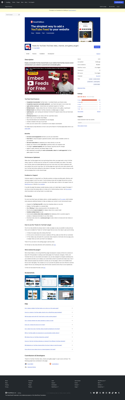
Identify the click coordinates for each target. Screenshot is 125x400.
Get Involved (77, 380)
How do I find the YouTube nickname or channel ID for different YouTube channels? (45, 341)
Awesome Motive (31, 367)
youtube (90, 79)
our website (42, 184)
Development (51, 53)
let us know (68, 189)
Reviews (34, 53)
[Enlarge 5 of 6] (55, 289)
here (55, 244)
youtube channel (96, 79)
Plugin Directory (8, 6)
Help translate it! (72, 10)
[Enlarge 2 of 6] (55, 276)
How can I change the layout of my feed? (35, 324)
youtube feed (90, 81)
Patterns (30, 386)
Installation (42, 53)
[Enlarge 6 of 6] (72, 289)
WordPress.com (102, 380)
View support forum (82, 125)
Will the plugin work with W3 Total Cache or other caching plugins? (41, 316)
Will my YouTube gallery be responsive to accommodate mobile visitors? (42, 333)
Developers (54, 384)
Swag (76, 386)
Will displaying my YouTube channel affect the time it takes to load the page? (43, 345)
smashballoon (55, 364)
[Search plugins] (19, 14)
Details (27, 53)
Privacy (6, 386)
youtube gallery (97, 81)
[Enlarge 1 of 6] (38, 276)
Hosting (7, 384)
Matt (99, 382)
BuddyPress (101, 386)
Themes (30, 382)
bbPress (100, 384)
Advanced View (81, 88)
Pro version (63, 199)
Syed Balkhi (37, 48)
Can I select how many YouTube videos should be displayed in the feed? (42, 328)
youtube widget (97, 84)
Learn (53, 380)
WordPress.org (28, 184)
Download (97, 46)
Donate (77, 384)
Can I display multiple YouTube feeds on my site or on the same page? (41, 308)
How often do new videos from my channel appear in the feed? (40, 349)
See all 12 (98, 76)
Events (76, 382)
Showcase (30, 380)
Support (98, 53)
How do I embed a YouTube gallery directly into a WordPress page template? (43, 312)
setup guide (27, 128)
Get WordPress (118, 2)
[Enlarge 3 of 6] (72, 276)
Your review (80, 111)
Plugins (29, 384)
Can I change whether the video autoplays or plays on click (39, 320)
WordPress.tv (55, 386)
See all (98, 111)
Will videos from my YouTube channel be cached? (37, 337)
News (6, 382)
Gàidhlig (19, 392)
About (6, 380)
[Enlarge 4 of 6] (38, 289)
